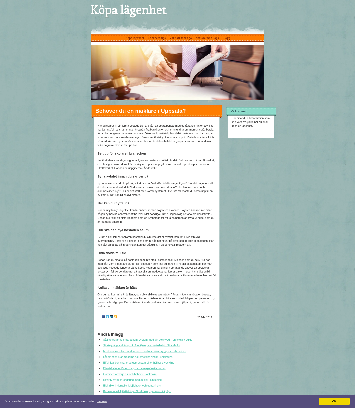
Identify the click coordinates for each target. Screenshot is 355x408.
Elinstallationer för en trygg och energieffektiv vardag (134, 368)
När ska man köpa (207, 38)
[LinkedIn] (111, 316)
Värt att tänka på (180, 38)
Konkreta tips (157, 38)
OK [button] (334, 401)
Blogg (226, 38)
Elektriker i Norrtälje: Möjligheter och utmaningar (132, 385)
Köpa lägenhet (129, 9)
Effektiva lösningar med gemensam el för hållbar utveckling (138, 362)
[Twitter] (107, 316)
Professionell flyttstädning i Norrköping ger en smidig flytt (137, 391)
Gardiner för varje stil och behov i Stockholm (130, 374)
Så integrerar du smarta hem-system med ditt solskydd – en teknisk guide (147, 339)
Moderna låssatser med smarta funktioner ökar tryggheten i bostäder (144, 351)
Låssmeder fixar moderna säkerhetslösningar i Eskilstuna (138, 356)
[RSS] (115, 316)
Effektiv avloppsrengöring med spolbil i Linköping (132, 379)
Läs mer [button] (102, 401)
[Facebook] (103, 316)
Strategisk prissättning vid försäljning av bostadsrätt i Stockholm (141, 345)
